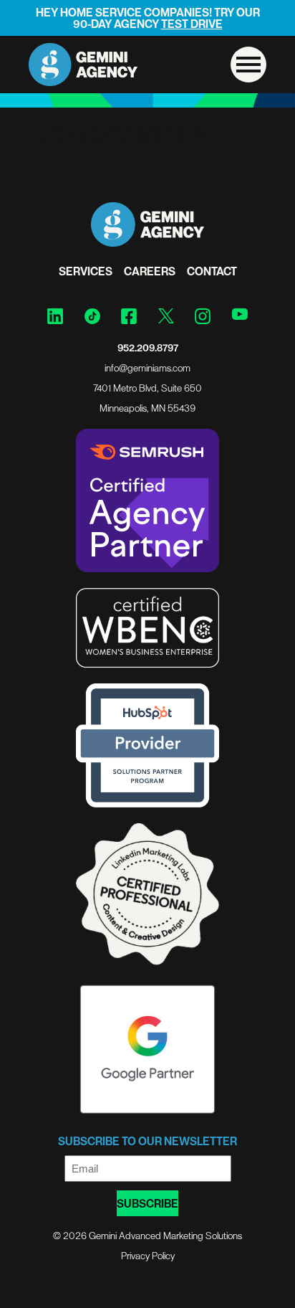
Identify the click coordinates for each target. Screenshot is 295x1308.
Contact (212, 271)
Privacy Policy (148, 1256)
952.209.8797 (147, 348)
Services (85, 271)
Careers (149, 271)
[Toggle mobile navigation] (248, 64)
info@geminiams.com (147, 368)
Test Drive (192, 23)
